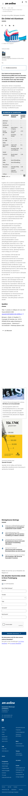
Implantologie (5, 766)
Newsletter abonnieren (13, 633)
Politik (3, 732)
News (3, 727)
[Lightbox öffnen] (24, 40)
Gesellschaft (4, 736)
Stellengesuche (19, 770)
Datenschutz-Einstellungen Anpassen (10, 792)
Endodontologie (5, 768)
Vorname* (4, 607)
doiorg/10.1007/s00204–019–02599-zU (12, 314)
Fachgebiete (5, 761)
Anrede (4, 594)
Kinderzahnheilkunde (6, 777)
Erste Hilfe (4, 748)
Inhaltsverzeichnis (11, 68)
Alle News (4, 729)
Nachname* (5, 614)
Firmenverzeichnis (20, 745)
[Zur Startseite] (10, 3)
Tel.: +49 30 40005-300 (7, 715)
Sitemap (21, 789)
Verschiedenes (19, 774)
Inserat (17, 765)
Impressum (13, 789)
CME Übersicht (5, 751)
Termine (18, 751)
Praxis (3, 734)
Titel (3, 601)
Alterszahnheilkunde (20, 727)
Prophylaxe (18, 729)
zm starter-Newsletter (15, 643)
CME (3, 746)
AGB (9, 787)
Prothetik (4, 772)
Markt (17, 741)
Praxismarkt (18, 772)
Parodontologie (5, 763)
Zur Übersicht (8, 330)
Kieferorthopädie (5, 770)
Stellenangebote (19, 767)
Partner (3, 787)
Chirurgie (4, 775)
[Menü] (3, 4)
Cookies (15, 787)
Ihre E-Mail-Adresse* (7, 588)
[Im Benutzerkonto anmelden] (22, 2)
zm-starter (18, 760)
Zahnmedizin (5, 739)
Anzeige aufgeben (20, 776)
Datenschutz (4, 789)
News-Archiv (5, 741)
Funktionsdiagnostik (20, 732)
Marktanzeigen (19, 743)
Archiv (3, 756)
